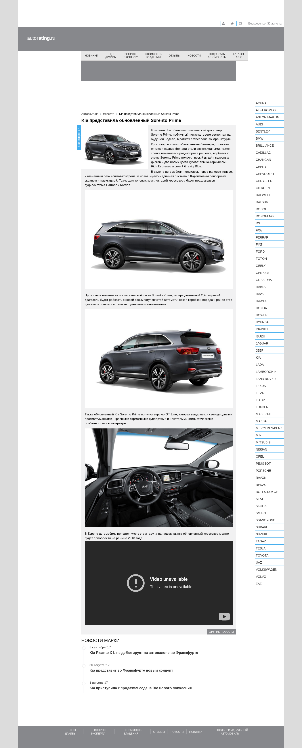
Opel (260, 456)
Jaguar (262, 343)
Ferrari (262, 237)
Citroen (263, 188)
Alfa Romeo (266, 110)
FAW (259, 230)
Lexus (261, 386)
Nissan (261, 449)
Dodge (261, 209)
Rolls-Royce (267, 492)
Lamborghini (266, 371)
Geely (261, 265)
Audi (259, 124)
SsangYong (265, 520)
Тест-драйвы (111, 56)
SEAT (260, 499)
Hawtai (261, 301)
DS (258, 223)
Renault (263, 485)
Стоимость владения (153, 56)
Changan (263, 159)
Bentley (263, 131)
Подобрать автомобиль (217, 56)
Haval (260, 294)
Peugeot (263, 463)
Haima (261, 287)
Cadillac (263, 152)
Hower (262, 315)
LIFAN (260, 393)
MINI (259, 435)
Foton (261, 258)
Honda (261, 308)
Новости (194, 55)
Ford (260, 251)
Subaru (262, 527)
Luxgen (262, 407)
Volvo (261, 576)
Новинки (91, 55)
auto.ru (41, 38)
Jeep (259, 350)
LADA (260, 364)
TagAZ (261, 541)
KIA (258, 357)
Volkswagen (266, 569)
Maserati (263, 414)
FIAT (259, 244)
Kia (168, 130)
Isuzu (260, 336)
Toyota (262, 555)
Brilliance (265, 145)
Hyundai (263, 322)
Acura (261, 103)
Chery (261, 167)
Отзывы (174, 55)
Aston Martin (267, 117)
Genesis (262, 273)
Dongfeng (265, 216)
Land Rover (266, 379)
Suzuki (261, 534)
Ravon (261, 477)
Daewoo (263, 195)
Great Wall (265, 280)
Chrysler (264, 181)
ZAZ (259, 583)
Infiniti (262, 329)
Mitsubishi (264, 442)
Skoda (261, 506)
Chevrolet (265, 174)
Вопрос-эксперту (131, 56)
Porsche (263, 470)
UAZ (259, 562)
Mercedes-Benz (269, 428)
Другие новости (221, 631)
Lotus (261, 400)
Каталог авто (239, 56)
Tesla (261, 548)
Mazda (261, 421)
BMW (259, 138)
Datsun (262, 202)
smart (261, 513)
